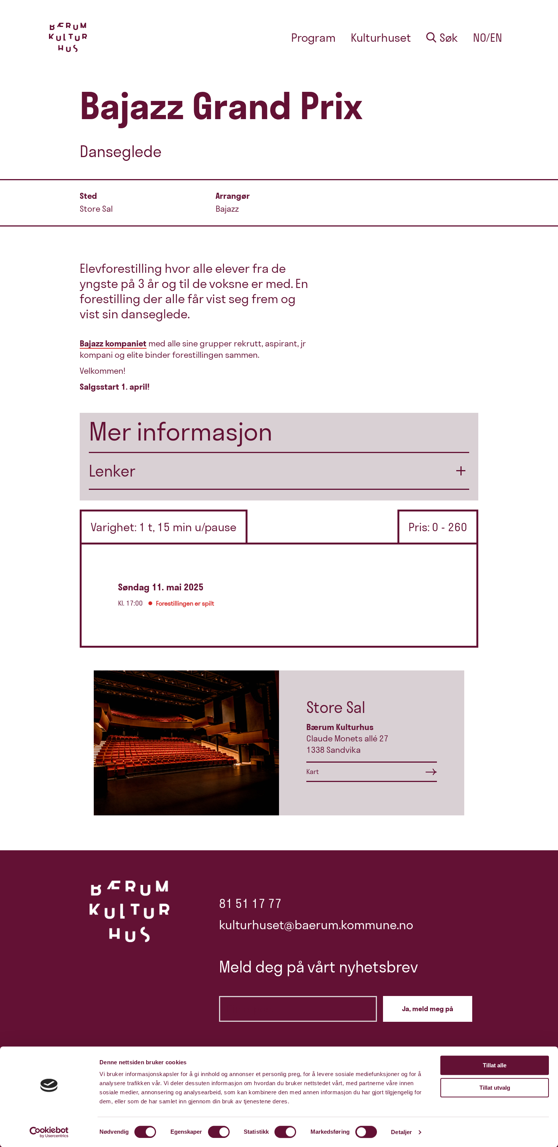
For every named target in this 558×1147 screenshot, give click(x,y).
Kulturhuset (381, 37)
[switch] (219, 1132)
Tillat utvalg (494, 1087)
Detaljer (401, 1132)
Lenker (112, 470)
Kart (312, 771)
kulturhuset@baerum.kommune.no (316, 924)
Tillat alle (494, 1065)
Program (313, 37)
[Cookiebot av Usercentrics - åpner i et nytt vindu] (49, 1132)
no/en (487, 37)
